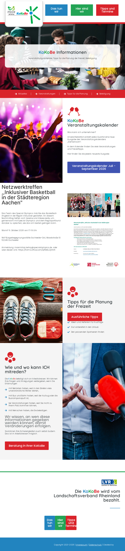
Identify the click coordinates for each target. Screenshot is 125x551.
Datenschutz (95, 545)
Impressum (81, 545)
